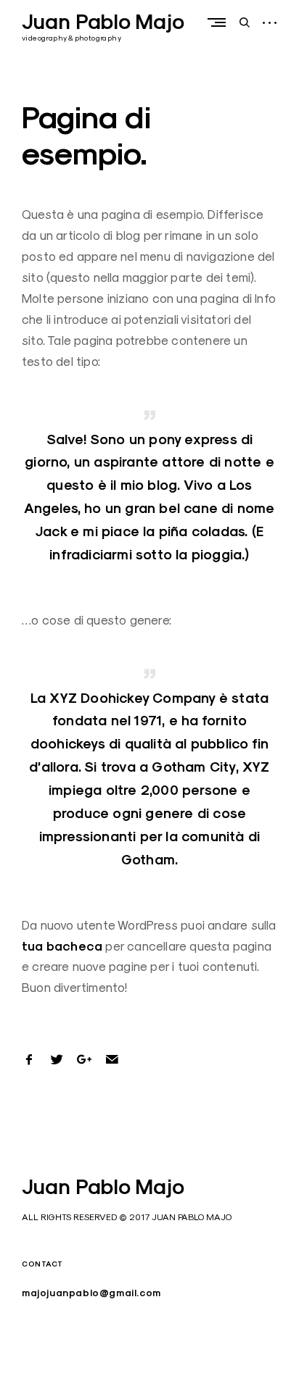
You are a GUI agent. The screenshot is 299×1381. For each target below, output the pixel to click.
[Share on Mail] (112, 1059)
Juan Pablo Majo (103, 22)
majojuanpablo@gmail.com (91, 1293)
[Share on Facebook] (29, 1059)
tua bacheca (62, 946)
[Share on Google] (84, 1059)
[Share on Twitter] (56, 1059)
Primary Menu (220, 22)
